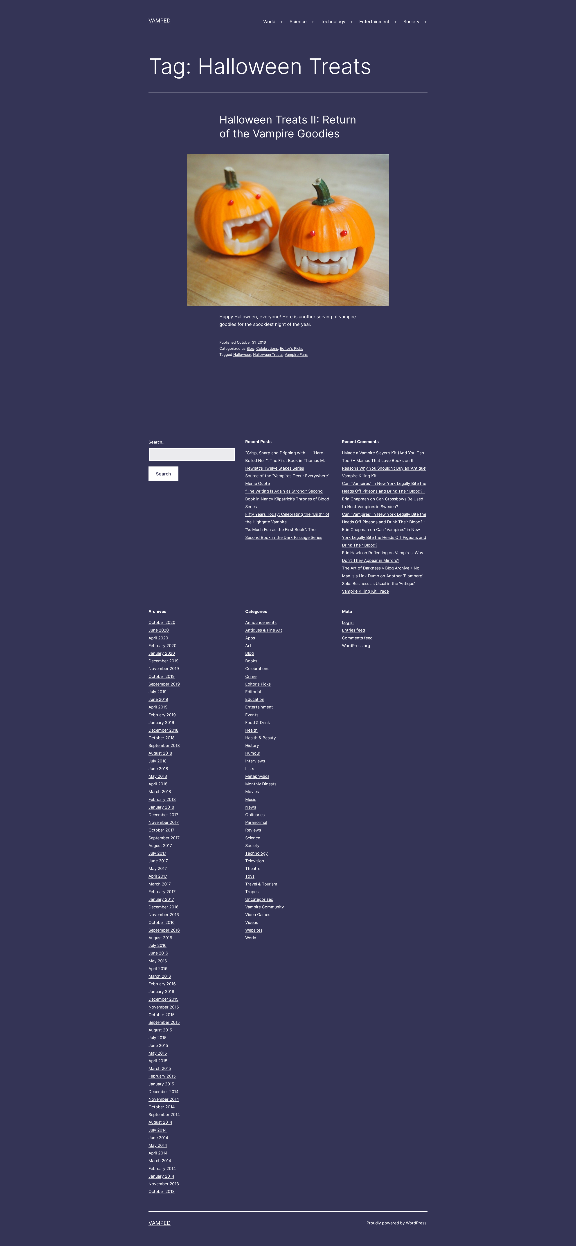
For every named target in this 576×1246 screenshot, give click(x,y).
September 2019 (164, 684)
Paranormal (256, 822)
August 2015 (160, 1030)
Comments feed (357, 638)
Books (251, 661)
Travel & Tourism (261, 884)
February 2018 (162, 799)
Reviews (253, 830)
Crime (250, 676)
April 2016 (157, 968)
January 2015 (161, 1084)
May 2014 (157, 1145)
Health (251, 730)
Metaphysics (257, 776)
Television (254, 860)
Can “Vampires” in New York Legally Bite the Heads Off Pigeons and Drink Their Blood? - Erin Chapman (384, 491)
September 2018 (164, 745)
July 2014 (157, 1130)
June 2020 (158, 630)
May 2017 (157, 868)
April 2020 (158, 638)
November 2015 (163, 1007)
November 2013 (163, 1183)
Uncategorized (259, 899)
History (252, 745)
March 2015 (159, 1068)
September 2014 (164, 1114)
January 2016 (161, 991)
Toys (249, 876)
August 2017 (160, 845)
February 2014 (162, 1168)
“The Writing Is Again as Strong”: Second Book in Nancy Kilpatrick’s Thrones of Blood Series (287, 499)
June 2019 (158, 699)
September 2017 (164, 838)
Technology (333, 21)
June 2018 (158, 768)
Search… (157, 442)
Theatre (252, 868)
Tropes (252, 891)
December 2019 (163, 661)
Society (411, 21)
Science (298, 21)
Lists (249, 768)
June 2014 (158, 1137)
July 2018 (157, 761)
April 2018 (157, 784)
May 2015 (157, 1053)
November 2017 (163, 822)
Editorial (253, 691)
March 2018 (159, 791)
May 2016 (157, 961)
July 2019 (157, 691)
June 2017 (158, 860)
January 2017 (161, 899)
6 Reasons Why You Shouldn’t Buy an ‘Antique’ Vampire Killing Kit (384, 468)
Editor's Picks (291, 348)
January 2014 (161, 1176)
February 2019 (162, 715)
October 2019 (161, 676)
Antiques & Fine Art (263, 630)
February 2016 (162, 984)
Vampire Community (264, 907)
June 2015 (158, 1045)
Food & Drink (257, 722)
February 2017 (162, 891)
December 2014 (163, 1091)
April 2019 (157, 707)
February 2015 (162, 1076)
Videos (251, 922)
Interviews (255, 761)
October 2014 (161, 1107)
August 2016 (160, 937)
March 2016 (159, 976)
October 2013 (161, 1191)
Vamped (159, 20)
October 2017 (161, 830)
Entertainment (374, 21)
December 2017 (163, 814)
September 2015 (164, 1022)
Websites (253, 930)
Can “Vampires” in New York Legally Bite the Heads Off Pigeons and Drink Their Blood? (384, 537)
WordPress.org (356, 645)
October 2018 (161, 737)
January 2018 (161, 807)
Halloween (242, 354)
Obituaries (255, 814)
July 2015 (157, 1037)
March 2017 (159, 884)
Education (254, 699)
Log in (348, 622)
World (269, 21)
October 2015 (161, 1014)
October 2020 (161, 622)
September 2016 (164, 930)
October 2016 (161, 922)
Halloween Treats (268, 354)
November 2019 (163, 668)
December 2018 (163, 730)
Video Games (257, 914)
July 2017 (157, 853)
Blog (250, 348)
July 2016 (157, 945)
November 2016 (163, 914)
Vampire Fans (296, 354)
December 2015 (163, 999)
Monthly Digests (260, 784)
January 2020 (161, 653)
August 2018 (160, 753)
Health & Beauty (260, 737)
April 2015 (157, 1060)
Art (248, 645)
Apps (250, 638)
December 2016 (163, 907)
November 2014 (163, 1099)
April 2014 (158, 1153)
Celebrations (267, 348)
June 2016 (158, 953)
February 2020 (162, 645)
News (250, 807)
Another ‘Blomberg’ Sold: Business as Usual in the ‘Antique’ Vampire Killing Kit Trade (382, 584)
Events (251, 715)
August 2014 (160, 1122)
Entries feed (353, 630)
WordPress (416, 1223)
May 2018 (157, 776)
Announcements (261, 622)
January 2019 (161, 722)
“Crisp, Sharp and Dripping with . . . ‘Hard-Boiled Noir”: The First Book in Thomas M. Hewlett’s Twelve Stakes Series (285, 460)
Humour (252, 753)
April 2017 (157, 876)
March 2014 (159, 1160)
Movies (252, 791)
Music (250, 799)
